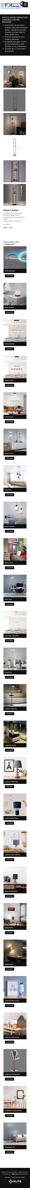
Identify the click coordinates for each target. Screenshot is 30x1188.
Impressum (8, 1177)
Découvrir (10, 275)
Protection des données (18, 1177)
